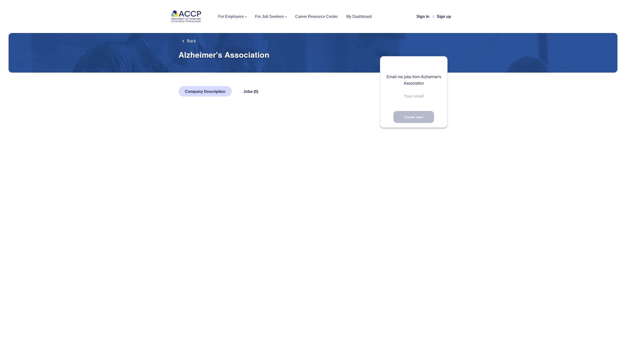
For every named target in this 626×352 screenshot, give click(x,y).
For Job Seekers (269, 16)
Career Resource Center (316, 16)
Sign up (444, 16)
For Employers (231, 16)
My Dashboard (359, 16)
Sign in (422, 16)
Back (191, 41)
